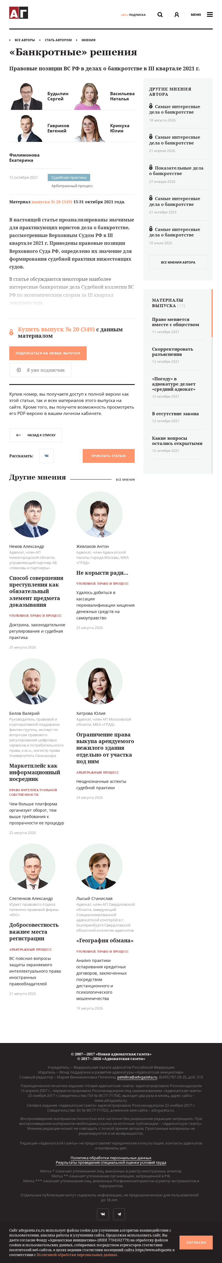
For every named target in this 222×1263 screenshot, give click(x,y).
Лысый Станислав (94, 898)
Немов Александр (26, 546)
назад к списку (41, 435)
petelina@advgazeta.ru (137, 1077)
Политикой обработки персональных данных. (77, 1254)
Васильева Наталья (122, 96)
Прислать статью (108, 456)
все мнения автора (178, 262)
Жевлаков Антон (92, 546)
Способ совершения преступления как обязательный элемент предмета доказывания (36, 591)
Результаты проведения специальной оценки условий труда (111, 1162)
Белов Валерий (24, 713)
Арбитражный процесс (72, 185)
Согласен (196, 1242)
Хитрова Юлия (91, 713)
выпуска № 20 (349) (52, 201)
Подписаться (48, 353)
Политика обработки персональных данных (111, 1157)
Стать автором (58, 40)
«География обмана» (105, 940)
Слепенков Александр (31, 898)
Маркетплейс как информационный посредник (34, 772)
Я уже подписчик (46, 370)
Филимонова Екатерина (24, 157)
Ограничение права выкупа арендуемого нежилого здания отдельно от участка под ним (105, 748)
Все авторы (25, 40)
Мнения (88, 40)
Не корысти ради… (102, 572)
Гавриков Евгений (58, 128)
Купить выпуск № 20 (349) (56, 329)
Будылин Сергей (58, 96)
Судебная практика (68, 177)
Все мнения (125, 479)
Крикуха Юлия (120, 128)
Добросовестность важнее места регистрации (34, 931)
